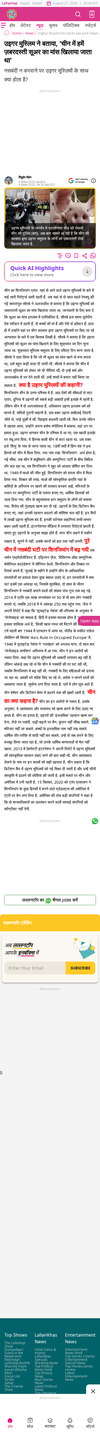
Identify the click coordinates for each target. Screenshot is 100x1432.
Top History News (43, 1375)
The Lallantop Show (14, 1345)
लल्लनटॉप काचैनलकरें (50, 900)
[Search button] (78, 14)
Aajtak (25, 3)
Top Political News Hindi (44, 1368)
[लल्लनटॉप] (12, 14)
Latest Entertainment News (76, 1376)
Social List (12, 1376)
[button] (92, 14)
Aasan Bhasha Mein (15, 1371)
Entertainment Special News (76, 1361)
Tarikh (9, 1379)
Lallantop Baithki (17, 1363)
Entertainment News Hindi (76, 1351)
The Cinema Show (13, 1388)
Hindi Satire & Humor (45, 1351)
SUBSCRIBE (80, 968)
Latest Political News (46, 1388)
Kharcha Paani (15, 1366)
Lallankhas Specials (43, 1358)
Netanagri (12, 1359)
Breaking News (46, 1363)
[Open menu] (3, 25)
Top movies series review (79, 1368)
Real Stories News (44, 1381)
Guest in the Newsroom (13, 1355)
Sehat (8, 1383)
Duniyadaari (13, 1349)
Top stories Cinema (80, 1356)
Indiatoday (40, 3)
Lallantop (10, 3)
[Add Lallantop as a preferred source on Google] (78, 181)
